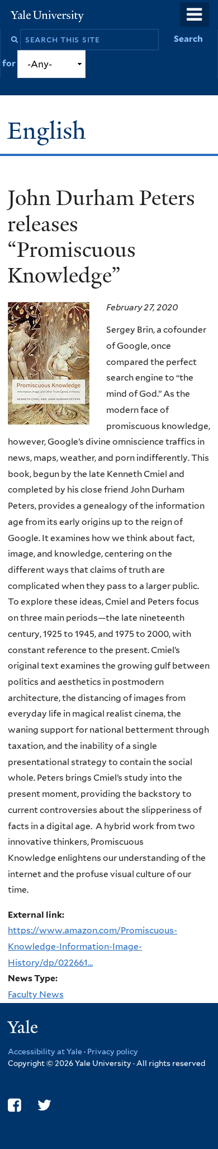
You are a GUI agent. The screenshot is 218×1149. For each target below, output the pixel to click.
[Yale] (24, 1029)
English (49, 130)
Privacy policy (112, 1051)
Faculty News (36, 994)
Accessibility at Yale (45, 1051)
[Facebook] (14, 1105)
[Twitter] (44, 1105)
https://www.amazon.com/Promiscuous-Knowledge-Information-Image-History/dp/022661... (92, 946)
